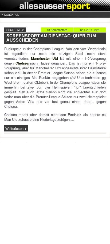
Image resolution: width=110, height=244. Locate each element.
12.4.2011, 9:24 (90, 29)
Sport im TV (15, 30)
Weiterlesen (14, 128)
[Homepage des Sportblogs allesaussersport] (55, 5)
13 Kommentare (57, 29)
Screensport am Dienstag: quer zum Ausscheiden (51, 38)
